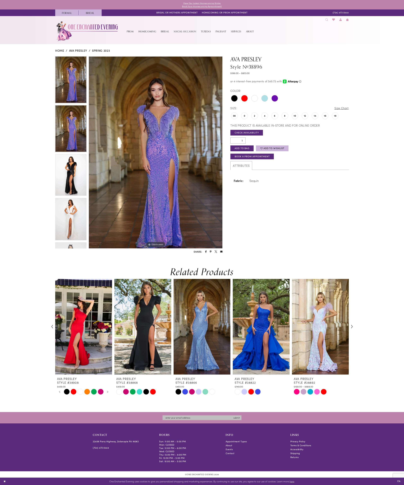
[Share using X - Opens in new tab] (216, 251)
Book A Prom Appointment (252, 156)
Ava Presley (78, 50)
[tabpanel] (70, 80)
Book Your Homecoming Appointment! (202, 6)
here (292, 481)
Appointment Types (236, 441)
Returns (294, 457)
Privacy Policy (297, 441)
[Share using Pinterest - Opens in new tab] (210, 251)
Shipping (295, 453)
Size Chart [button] (341, 108)
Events (229, 449)
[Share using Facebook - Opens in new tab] (206, 251)
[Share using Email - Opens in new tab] (221, 252)
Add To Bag (242, 148)
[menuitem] (66, 12)
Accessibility (296, 449)
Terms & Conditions (300, 445)
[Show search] (326, 20)
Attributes (241, 165)
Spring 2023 (101, 50)
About (229, 445)
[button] (340, 20)
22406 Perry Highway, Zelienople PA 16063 (116, 441)
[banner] (87, 31)
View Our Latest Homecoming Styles (202, 3)
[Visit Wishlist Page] (333, 20)
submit (236, 417)
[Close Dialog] (4, 481)
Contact (230, 453)
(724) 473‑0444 (101, 447)
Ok (399, 481)
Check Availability (247, 132)
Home (59, 50)
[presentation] (83, 327)
